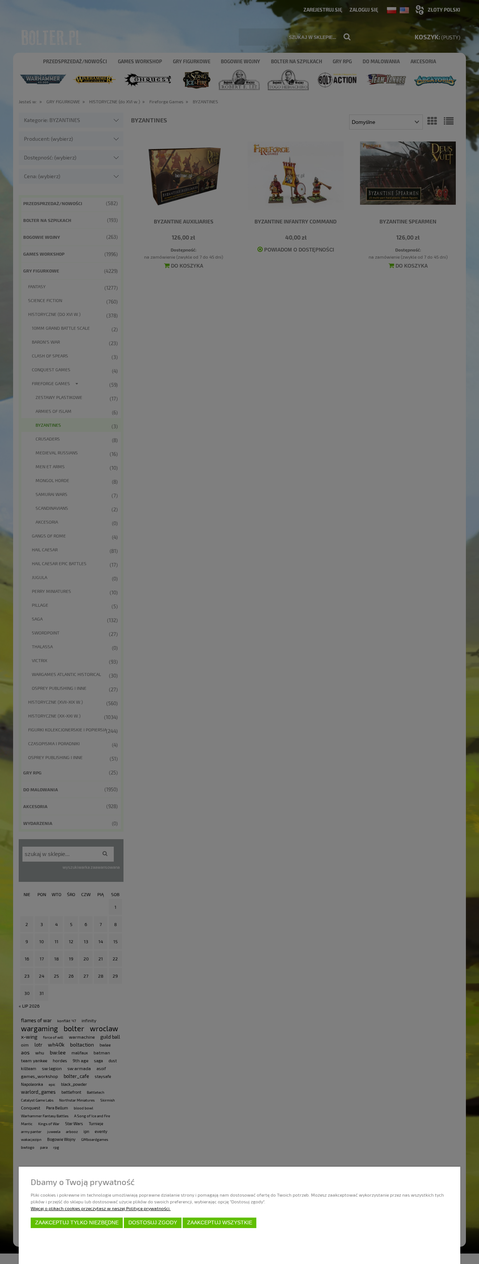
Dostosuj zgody (152, 1222)
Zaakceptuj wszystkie (219, 1222)
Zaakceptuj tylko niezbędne (77, 1222)
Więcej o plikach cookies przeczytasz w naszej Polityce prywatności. (101, 1208)
